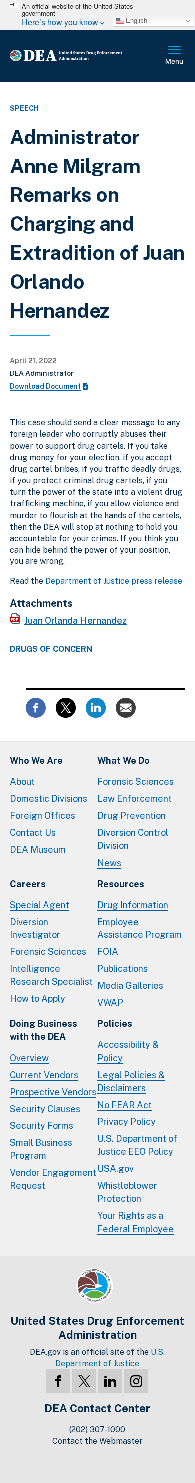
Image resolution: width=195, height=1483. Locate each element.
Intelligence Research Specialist (51, 975)
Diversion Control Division (133, 839)
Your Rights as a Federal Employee (136, 1222)
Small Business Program (41, 1149)
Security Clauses (45, 1109)
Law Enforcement (135, 798)
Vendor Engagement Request (53, 1179)
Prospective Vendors (53, 1092)
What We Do (124, 760)
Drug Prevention (132, 815)
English (136, 20)
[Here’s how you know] (97, 15)
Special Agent (40, 905)
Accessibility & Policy (128, 1051)
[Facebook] (58, 1381)
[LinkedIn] (110, 1381)
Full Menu (175, 56)
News (110, 863)
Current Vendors (44, 1075)
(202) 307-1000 (98, 1429)
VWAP (111, 1002)
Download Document (45, 386)
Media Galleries (131, 985)
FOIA (108, 951)
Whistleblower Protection (128, 1192)
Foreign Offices (43, 815)
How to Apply (38, 998)
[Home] (82, 56)
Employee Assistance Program (140, 928)
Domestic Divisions (49, 798)
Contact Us (33, 832)
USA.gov (116, 1168)
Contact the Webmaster (97, 1441)
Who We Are (36, 760)
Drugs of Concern (51, 649)
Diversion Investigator (35, 928)
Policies (115, 1023)
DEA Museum (38, 849)
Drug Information (133, 905)
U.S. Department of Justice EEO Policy (138, 1145)
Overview (29, 1058)
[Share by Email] (126, 707)
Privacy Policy (127, 1121)
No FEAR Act (125, 1105)
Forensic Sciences (136, 781)
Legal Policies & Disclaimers (131, 1081)
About (22, 781)
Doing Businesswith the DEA (44, 1030)
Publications (123, 968)
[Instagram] (136, 1381)
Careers (28, 884)
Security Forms (42, 1125)
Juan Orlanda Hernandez (75, 620)
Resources (121, 884)
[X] (84, 1381)
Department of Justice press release (114, 581)
